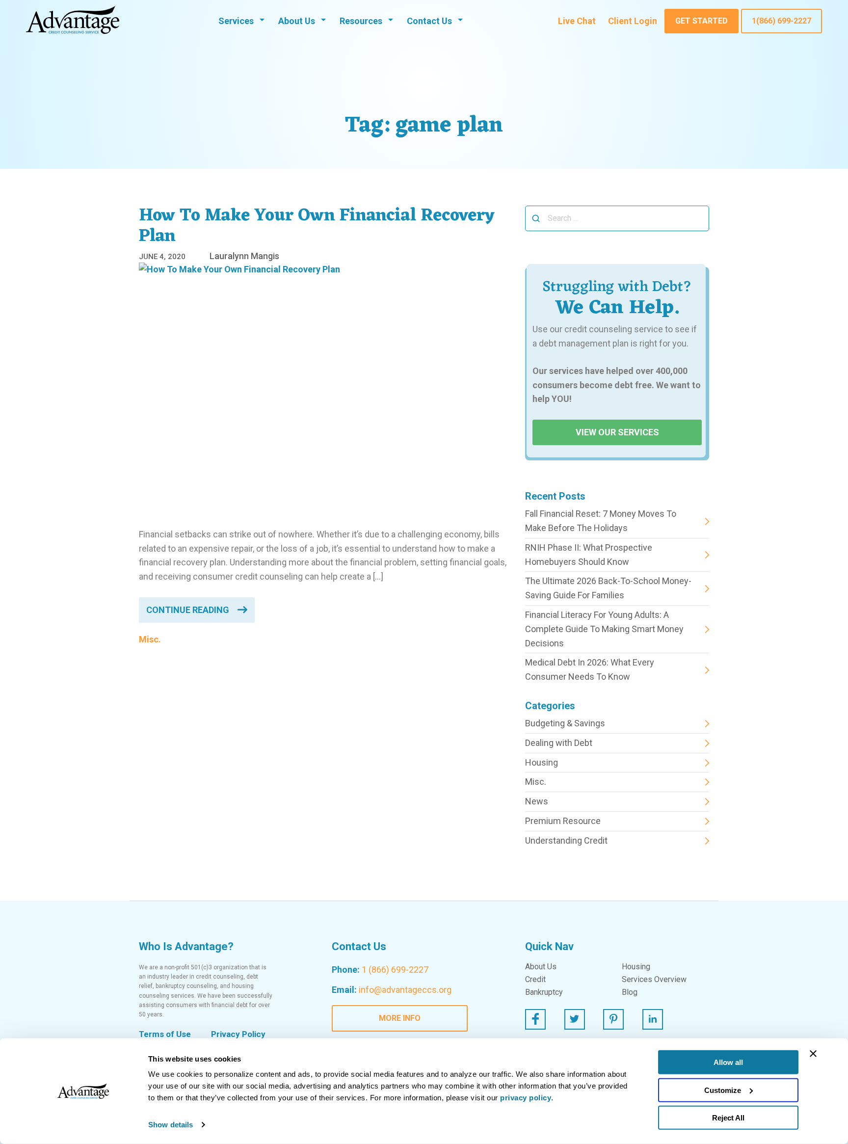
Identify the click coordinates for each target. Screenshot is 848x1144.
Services (236, 21)
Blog (629, 992)
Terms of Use (165, 1034)
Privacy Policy (238, 1034)
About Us (296, 21)
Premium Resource (563, 821)
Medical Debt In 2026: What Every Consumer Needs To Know (589, 669)
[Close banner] (813, 1053)
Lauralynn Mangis (244, 256)
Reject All (728, 1118)
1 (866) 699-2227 (395, 969)
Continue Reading (187, 610)
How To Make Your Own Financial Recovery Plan (317, 226)
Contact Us (429, 21)
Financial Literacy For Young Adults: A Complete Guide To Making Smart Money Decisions (604, 629)
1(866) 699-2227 (781, 21)
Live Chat (577, 21)
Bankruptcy (544, 992)
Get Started (701, 21)
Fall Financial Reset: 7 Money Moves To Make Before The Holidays (600, 520)
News (536, 801)
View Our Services (617, 432)
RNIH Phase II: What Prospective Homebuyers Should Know (588, 554)
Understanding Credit (566, 840)
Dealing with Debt (558, 743)
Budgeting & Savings (565, 723)
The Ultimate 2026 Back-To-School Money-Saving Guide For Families (608, 588)
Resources (361, 21)
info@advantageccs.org (405, 989)
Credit (535, 980)
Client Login (632, 21)
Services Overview (654, 980)
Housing (541, 762)
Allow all (728, 1062)
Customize (722, 1090)
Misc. (150, 639)
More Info (400, 1018)
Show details (170, 1124)
